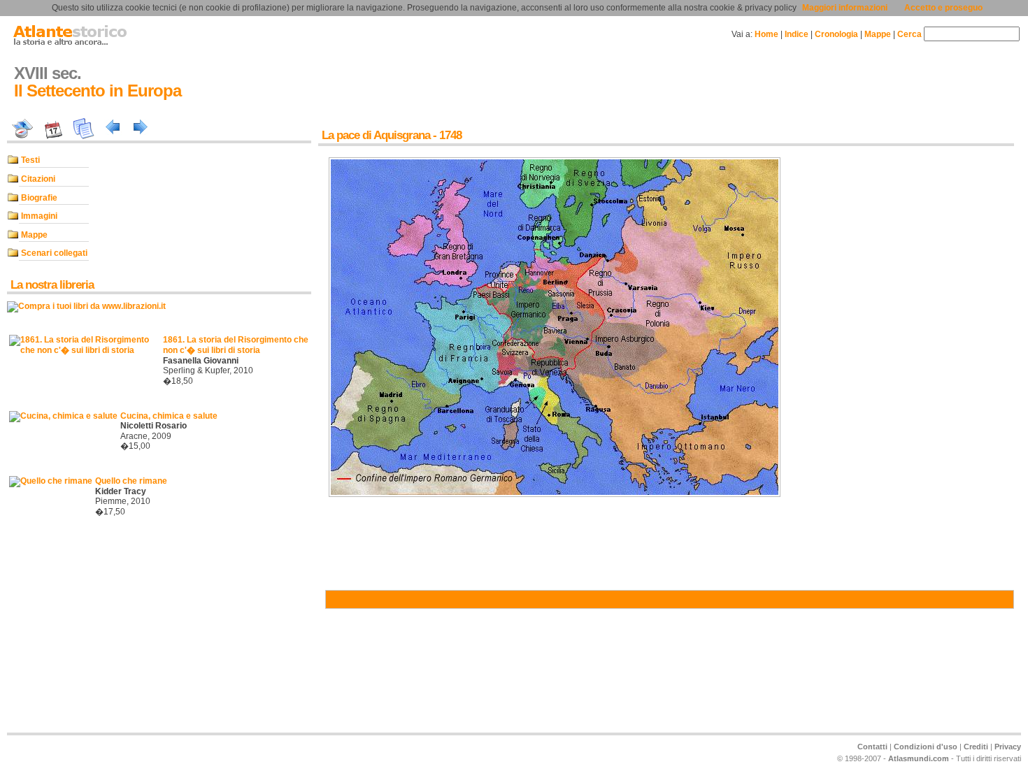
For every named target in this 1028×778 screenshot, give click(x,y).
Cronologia (836, 34)
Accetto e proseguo (943, 8)
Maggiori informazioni (844, 8)
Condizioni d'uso (925, 746)
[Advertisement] (49, 633)
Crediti (976, 746)
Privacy (1007, 746)
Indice (796, 34)
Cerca (909, 34)
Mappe (877, 34)
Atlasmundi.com (918, 758)
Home (766, 34)
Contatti (872, 746)
